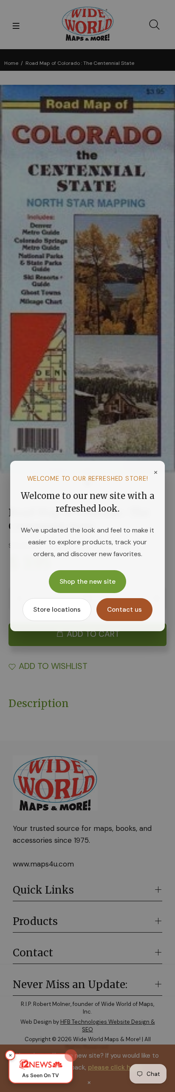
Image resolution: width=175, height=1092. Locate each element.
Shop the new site (87, 581)
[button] (40, 1068)
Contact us (124, 609)
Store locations (57, 609)
